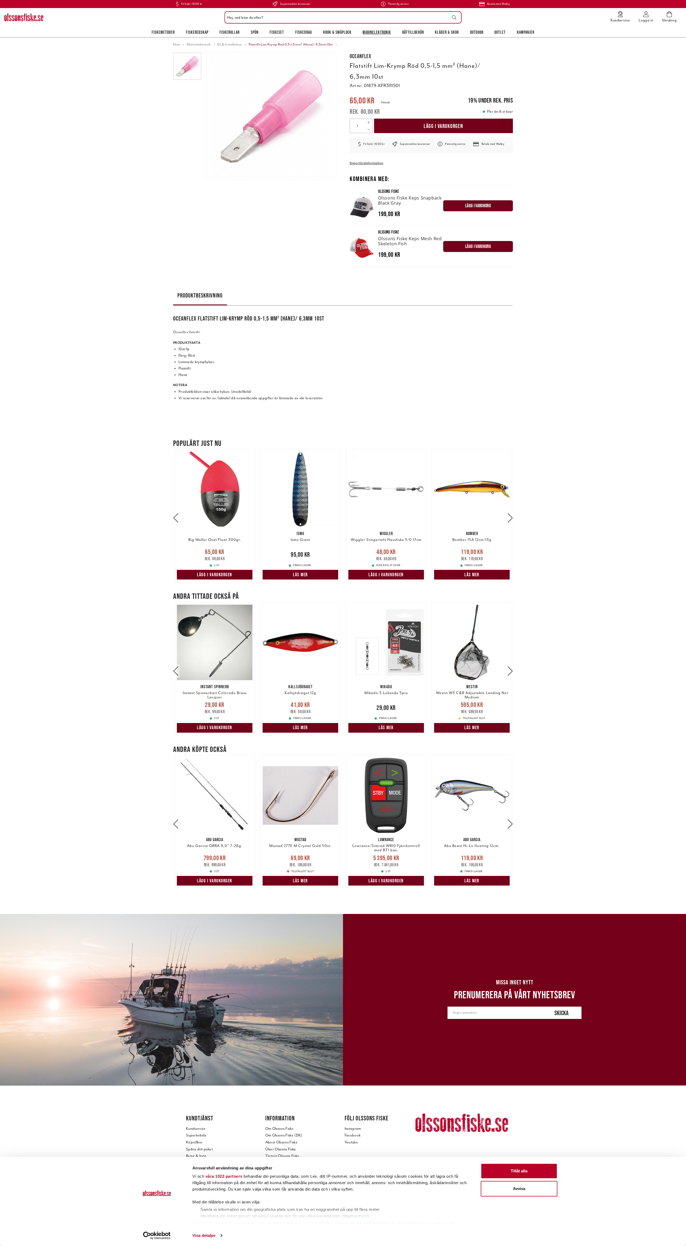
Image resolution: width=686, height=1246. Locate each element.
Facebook (353, 1135)
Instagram (353, 1128)
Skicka (561, 1013)
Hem (176, 44)
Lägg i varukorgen (443, 126)
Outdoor (476, 32)
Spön (255, 32)
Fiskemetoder (163, 32)
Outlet (500, 32)
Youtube (351, 1142)
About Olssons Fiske (281, 1142)
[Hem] (23, 17)
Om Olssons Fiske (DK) (284, 1135)
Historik (385, 102)
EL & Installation (229, 44)
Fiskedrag (303, 32)
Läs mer (300, 574)
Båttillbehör (413, 32)
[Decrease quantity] (368, 129)
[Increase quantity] (368, 122)
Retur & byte (196, 1156)
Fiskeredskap (197, 32)
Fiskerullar (229, 32)
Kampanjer (525, 32)
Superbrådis (196, 1135)
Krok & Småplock (337, 32)
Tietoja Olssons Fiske (282, 1156)
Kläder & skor (447, 32)
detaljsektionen (374, 1223)
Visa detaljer (204, 1235)
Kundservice (196, 1128)
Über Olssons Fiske (280, 1149)
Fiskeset (277, 32)
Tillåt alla (519, 1171)
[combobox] (341, 17)
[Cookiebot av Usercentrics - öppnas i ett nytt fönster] (156, 1236)
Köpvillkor (194, 1142)
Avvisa (519, 1188)
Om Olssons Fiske (279, 1128)
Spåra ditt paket (199, 1149)
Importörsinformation (366, 163)
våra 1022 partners (224, 1176)
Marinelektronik (377, 32)
